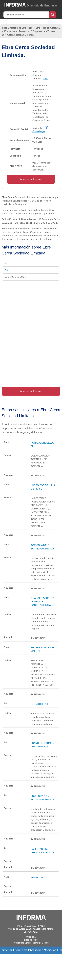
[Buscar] (52, 14)
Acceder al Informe (31, 179)
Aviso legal (31, 937)
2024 (7, 270)
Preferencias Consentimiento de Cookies (31, 943)
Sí (5, 263)
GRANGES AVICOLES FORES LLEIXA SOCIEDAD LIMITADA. (43, 601)
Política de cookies (31, 940)
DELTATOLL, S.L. (40, 704)
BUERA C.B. (37, 877)
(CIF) (45, 78)
